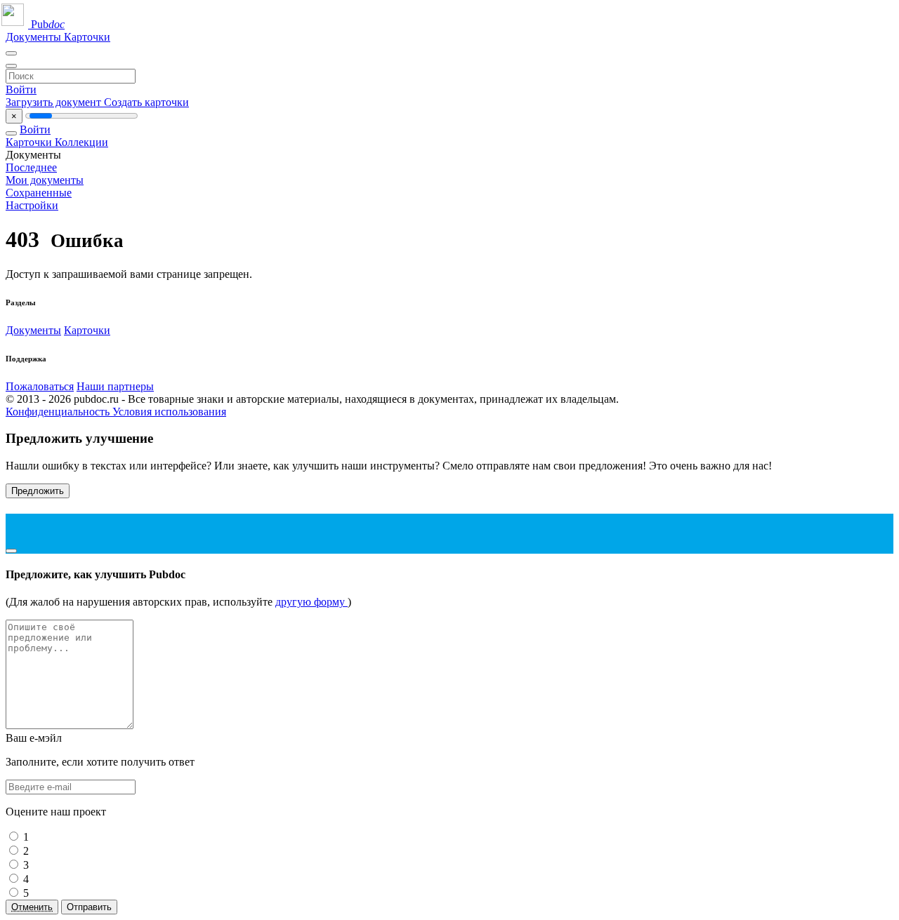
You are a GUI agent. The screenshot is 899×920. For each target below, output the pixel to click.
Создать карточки (146, 102)
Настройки (32, 205)
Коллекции (81, 142)
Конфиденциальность (59, 412)
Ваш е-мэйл (34, 738)
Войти (21, 89)
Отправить (89, 907)
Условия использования (169, 412)
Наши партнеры (115, 386)
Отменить (32, 907)
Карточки (87, 37)
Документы (35, 37)
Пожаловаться (40, 386)
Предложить (37, 491)
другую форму (311, 602)
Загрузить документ (55, 102)
